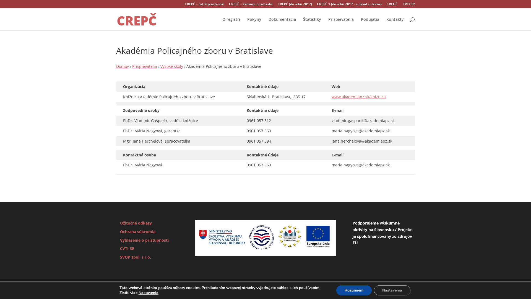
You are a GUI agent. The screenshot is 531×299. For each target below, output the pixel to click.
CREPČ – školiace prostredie (251, 4)
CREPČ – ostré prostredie (204, 4)
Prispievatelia (341, 19)
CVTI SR (409, 4)
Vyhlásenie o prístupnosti (144, 240)
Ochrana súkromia (137, 231)
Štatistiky (312, 19)
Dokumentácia (282, 19)
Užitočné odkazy (136, 223)
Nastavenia (148, 292)
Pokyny (254, 19)
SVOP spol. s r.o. (135, 257)
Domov (122, 66)
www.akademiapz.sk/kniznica (359, 96)
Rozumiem (354, 290)
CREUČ (392, 4)
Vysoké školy (171, 66)
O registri (231, 19)
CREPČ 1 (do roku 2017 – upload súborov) (349, 4)
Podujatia (370, 19)
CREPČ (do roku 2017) (295, 4)
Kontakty (395, 19)
